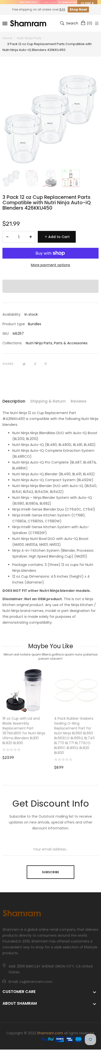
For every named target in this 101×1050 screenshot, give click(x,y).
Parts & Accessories (71, 343)
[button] (50, 286)
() (89, 23)
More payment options (50, 264)
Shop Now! (78, 9)
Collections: (12, 343)
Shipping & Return (48, 401)
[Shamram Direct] (28, 23)
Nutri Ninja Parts (39, 343)
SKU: (5, 333)
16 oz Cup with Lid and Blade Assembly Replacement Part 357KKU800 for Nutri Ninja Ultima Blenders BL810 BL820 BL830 (23, 730)
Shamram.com (50, 1033)
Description (13, 401)
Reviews (79, 401)
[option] (11, 178)
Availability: (11, 314)
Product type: (13, 324)
